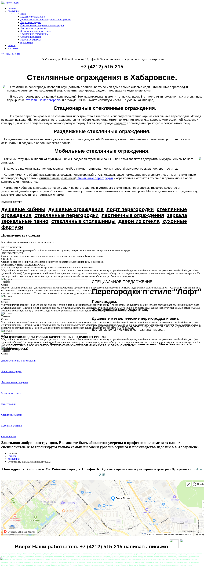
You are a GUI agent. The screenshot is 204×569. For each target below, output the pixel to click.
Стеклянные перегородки (94, 178)
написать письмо (147, 546)
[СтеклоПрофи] (10, 2)
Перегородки (8, 404)
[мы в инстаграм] (174, 546)
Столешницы (8, 436)
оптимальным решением (57, 178)
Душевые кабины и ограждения (18, 360)
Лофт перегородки (11, 371)
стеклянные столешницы (83, 221)
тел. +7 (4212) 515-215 (96, 546)
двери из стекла (139, 221)
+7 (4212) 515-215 (10, 53)
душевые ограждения (76, 209)
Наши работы (50, 546)
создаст (120, 123)
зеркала (177, 215)
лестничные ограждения (133, 215)
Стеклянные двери (11, 414)
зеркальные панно (24, 221)
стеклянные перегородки (43, 100)
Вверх (23, 546)
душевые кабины (23, 209)
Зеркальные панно (11, 393)
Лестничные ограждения (14, 382)
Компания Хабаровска (20, 187)
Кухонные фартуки (11, 425)
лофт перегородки (130, 209)
